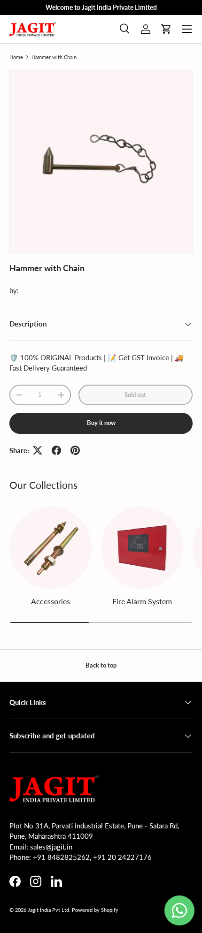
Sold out (135, 394)
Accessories (50, 601)
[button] (166, 29)
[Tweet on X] (37, 450)
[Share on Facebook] (56, 450)
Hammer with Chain (54, 57)
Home (16, 57)
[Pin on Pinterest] (75, 450)
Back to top (101, 665)
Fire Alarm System (142, 601)
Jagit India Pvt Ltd (48, 910)
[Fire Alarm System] (142, 547)
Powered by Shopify (95, 910)
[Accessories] (50, 547)
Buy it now (101, 422)
